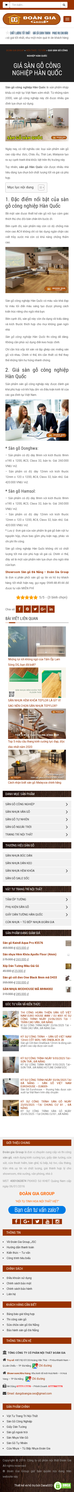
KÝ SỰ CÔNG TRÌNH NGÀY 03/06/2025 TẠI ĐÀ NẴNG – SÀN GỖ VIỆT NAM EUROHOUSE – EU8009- (46, 1083)
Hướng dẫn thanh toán (20, 1247)
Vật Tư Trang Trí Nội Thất (22, 1416)
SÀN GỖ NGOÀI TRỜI (18, 827)
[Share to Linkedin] (51, 609)
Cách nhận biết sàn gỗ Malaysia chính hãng (34, 782)
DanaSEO (47, 1485)
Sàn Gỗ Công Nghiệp (19, 1421)
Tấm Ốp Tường (15, 899)
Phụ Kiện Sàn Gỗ (17, 907)
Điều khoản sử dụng (19, 1278)
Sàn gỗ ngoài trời (17, 1432)
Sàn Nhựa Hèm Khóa (19, 870)
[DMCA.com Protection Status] (62, 1485)
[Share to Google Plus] (43, 609)
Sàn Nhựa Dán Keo (18, 863)
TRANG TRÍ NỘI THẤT (19, 834)
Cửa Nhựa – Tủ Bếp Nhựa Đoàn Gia (29, 922)
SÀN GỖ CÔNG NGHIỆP (20, 804)
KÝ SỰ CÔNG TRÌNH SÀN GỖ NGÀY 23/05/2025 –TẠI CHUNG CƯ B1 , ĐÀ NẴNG (46, 1105)
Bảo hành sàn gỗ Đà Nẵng (23, 1330)
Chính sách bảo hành (19, 1288)
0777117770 (24, 1386)
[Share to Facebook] (19, 609)
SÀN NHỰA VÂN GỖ (17, 812)
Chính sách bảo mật (19, 1283)
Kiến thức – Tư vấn (18, 1252)
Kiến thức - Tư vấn (36, 50)
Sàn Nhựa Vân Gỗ (17, 1437)
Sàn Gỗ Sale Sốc (17, 878)
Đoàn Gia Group (15, 50)
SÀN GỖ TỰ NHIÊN (17, 819)
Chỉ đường (45, 1365)
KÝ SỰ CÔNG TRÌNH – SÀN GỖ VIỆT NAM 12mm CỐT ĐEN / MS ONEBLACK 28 (46, 1038)
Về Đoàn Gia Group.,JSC (21, 1242)
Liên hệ (11, 1294)
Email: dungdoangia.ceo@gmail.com (29, 1393)
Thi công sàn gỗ (16, 1319)
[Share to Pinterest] (27, 609)
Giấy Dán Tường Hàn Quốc (24, 914)
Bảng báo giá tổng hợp (21, 1314)
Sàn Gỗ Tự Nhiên (17, 1443)
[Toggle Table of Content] (39, 187)
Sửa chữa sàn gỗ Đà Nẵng (23, 1325)
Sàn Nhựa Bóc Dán (18, 855)
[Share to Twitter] (35, 609)
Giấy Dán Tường (17, 1427)
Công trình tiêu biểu (19, 1258)
